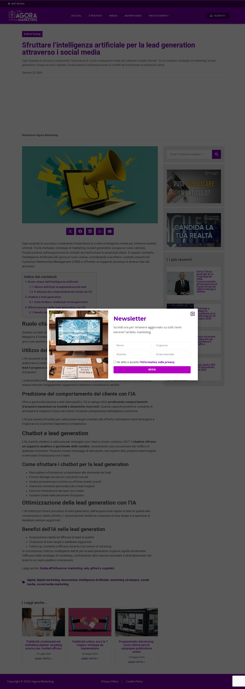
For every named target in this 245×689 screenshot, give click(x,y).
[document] (122, 344)
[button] (192, 313)
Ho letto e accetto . (146, 362)
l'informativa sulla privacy (157, 362)
